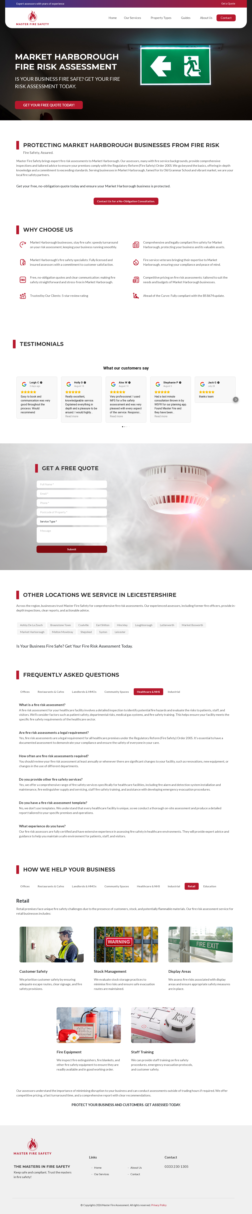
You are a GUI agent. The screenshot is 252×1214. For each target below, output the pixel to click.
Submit (71, 549)
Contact (226, 18)
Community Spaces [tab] (116, 691)
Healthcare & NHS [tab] (148, 691)
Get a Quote (228, 3)
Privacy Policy (158, 1205)
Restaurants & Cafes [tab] (51, 691)
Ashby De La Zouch (31, 625)
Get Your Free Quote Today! (49, 105)
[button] (16, 399)
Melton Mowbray (62, 631)
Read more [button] (71, 416)
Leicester (120, 631)
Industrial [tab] (174, 691)
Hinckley (122, 625)
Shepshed (86, 631)
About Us (206, 18)
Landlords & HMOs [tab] (84, 691)
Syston (103, 631)
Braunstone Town (60, 625)
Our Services (101, 1174)
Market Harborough (32, 631)
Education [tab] (209, 886)
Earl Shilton (102, 625)
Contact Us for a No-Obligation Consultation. (126, 201)
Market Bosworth (192, 625)
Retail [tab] (191, 886)
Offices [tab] (25, 691)
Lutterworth (167, 625)
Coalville (83, 625)
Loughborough (143, 625)
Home (113, 18)
